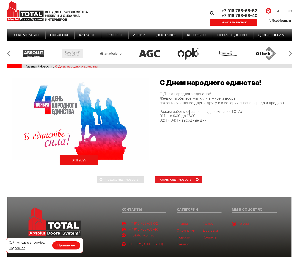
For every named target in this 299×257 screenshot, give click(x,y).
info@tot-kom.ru (278, 21)
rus (279, 11)
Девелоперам (271, 35)
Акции (139, 35)
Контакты (196, 35)
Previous (8, 53)
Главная (31, 66)
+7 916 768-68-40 (239, 15)
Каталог (87, 35)
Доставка (166, 35)
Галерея (114, 35)
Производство (232, 35)
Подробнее (17, 248)
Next (290, 53)
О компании (26, 35)
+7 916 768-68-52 (239, 10)
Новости (59, 35)
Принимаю (66, 245)
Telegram (245, 223)
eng (289, 11)
